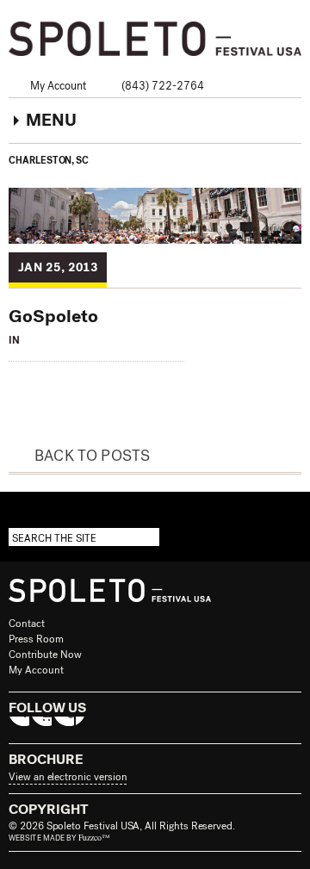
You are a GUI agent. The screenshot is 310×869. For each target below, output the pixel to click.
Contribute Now (45, 654)
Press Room (36, 639)
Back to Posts (92, 455)
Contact (27, 623)
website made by (59, 838)
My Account (58, 85)
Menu (51, 120)
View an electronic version (68, 777)
